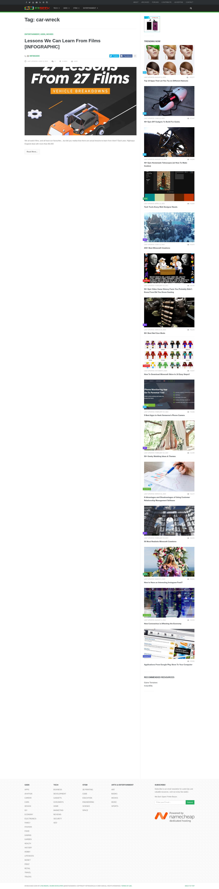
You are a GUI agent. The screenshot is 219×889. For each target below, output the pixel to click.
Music (114, 802)
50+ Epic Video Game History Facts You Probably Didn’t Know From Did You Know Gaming (168, 290)
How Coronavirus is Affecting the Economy (162, 624)
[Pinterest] (44, 2)
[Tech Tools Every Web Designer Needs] (169, 186)
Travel (28, 872)
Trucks (28, 877)
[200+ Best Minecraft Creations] (169, 227)
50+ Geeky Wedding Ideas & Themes (160, 456)
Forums (155, 2)
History (28, 848)
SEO (55, 823)
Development (59, 794)
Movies (49, 34)
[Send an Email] (37, 2)
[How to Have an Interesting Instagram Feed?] (169, 562)
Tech (55, 8)
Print (27, 864)
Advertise (178, 2)
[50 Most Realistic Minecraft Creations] (169, 521)
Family (27, 823)
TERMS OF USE (126, 886)
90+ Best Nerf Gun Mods (154, 333)
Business (57, 790)
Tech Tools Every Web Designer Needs (160, 207)
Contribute (166, 2)
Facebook (128, 56)
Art (113, 790)
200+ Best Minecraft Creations (157, 248)
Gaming (28, 835)
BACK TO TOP (189, 886)
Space (85, 810)
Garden (28, 839)
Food (27, 831)
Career (28, 798)
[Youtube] (33, 2)
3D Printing (88, 790)
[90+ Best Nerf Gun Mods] (169, 312)
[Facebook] (27, 2)
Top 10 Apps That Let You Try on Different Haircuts (166, 81)
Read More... (32, 152)
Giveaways (58, 802)
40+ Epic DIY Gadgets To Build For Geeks (162, 122)
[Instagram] (47, 2)
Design (28, 806)
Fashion (28, 827)
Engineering (88, 802)
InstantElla (148, 686)
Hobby (27, 852)
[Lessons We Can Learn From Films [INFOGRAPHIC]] (80, 101)
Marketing (58, 810)
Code (85, 794)
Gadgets (57, 798)
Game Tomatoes (150, 683)
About (135, 2)
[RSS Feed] (40, 2)
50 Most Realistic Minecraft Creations (160, 541)
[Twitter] (30, 2)
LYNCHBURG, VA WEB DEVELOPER (51, 886)
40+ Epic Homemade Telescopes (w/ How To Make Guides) (165, 164)
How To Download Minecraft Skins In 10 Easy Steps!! (167, 374)
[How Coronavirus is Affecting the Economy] (169, 603)
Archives (145, 2)
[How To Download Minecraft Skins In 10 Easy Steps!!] (169, 353)
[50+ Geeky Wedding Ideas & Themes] (169, 435)
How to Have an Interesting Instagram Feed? (163, 582)
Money (28, 860)
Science (86, 806)
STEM (75, 8)
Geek (65, 8)
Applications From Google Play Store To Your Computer (168, 665)
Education (87, 798)
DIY (26, 810)
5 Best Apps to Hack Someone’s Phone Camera (164, 415)
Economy (29, 814)
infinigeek (34, 56)
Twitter (115, 56)
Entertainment (89, 8)
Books (114, 794)
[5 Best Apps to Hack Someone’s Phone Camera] (169, 394)
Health (28, 843)
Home (55, 806)
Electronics (30, 819)
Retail (27, 868)
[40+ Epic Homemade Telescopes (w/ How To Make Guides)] (169, 142)
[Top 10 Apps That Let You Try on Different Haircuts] (169, 60)
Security (57, 819)
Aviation (28, 794)
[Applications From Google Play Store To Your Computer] (169, 644)
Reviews (57, 814)
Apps (27, 790)
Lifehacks (29, 856)
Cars (27, 802)
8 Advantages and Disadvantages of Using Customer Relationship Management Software (167, 498)
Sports (114, 806)
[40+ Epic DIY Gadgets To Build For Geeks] (169, 101)
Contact (189, 2)
